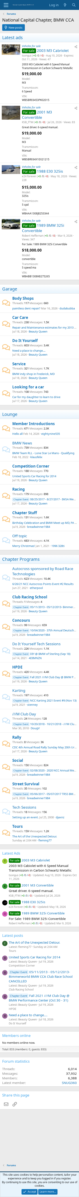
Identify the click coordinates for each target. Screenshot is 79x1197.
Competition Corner (30, 466)
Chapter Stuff (24, 512)
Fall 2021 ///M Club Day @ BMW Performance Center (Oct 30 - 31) (39, 997)
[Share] (75, 47)
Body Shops (23, 298)
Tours (17, 826)
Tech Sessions (24, 807)
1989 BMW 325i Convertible (43, 913)
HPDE (17, 667)
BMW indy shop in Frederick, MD (33, 374)
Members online (16, 1035)
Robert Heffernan (32, 236)
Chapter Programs (21, 559)
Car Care (20, 317)
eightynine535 (50, 434)
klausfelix (36, 457)
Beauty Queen (38, 331)
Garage (9, 289)
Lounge (9, 414)
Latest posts (12, 935)
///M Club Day (24, 713)
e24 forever (29, 176)
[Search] (74, 5)
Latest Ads (11, 853)
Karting (18, 690)
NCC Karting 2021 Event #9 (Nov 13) (45, 700)
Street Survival (25, 783)
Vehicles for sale (31, 46)
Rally (16, 737)
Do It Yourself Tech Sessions (36, 643)
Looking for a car (28, 386)
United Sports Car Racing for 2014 (34, 476)
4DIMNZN (35, 658)
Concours (21, 620)
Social (17, 760)
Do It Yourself (25, 340)
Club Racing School (29, 596)
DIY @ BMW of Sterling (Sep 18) (41, 654)
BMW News (22, 443)
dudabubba (67, 308)
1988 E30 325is (50, 171)
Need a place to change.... (28, 351)
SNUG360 (69, 1082)
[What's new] (65, 5)
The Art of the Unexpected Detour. (34, 836)
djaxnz (60, 817)
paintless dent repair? (26, 308)
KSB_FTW (27, 122)
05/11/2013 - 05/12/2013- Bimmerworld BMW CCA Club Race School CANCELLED (41, 976)
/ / (38, 55)
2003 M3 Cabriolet (53, 50)
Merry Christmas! (23, 546)
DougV (35, 728)
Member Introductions (33, 423)
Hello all (17, 434)
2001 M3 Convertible (37, 115)
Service (19, 363)
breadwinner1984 (38, 527)
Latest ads (12, 37)
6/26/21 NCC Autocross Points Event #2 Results (43, 584)
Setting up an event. (25, 817)
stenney (32, 705)
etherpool (36, 588)
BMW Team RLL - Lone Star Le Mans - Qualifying (43, 453)
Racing (18, 489)
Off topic (19, 535)
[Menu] (6, 5)
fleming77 (45, 840)
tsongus (27, 55)
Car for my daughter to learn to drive (36, 397)
